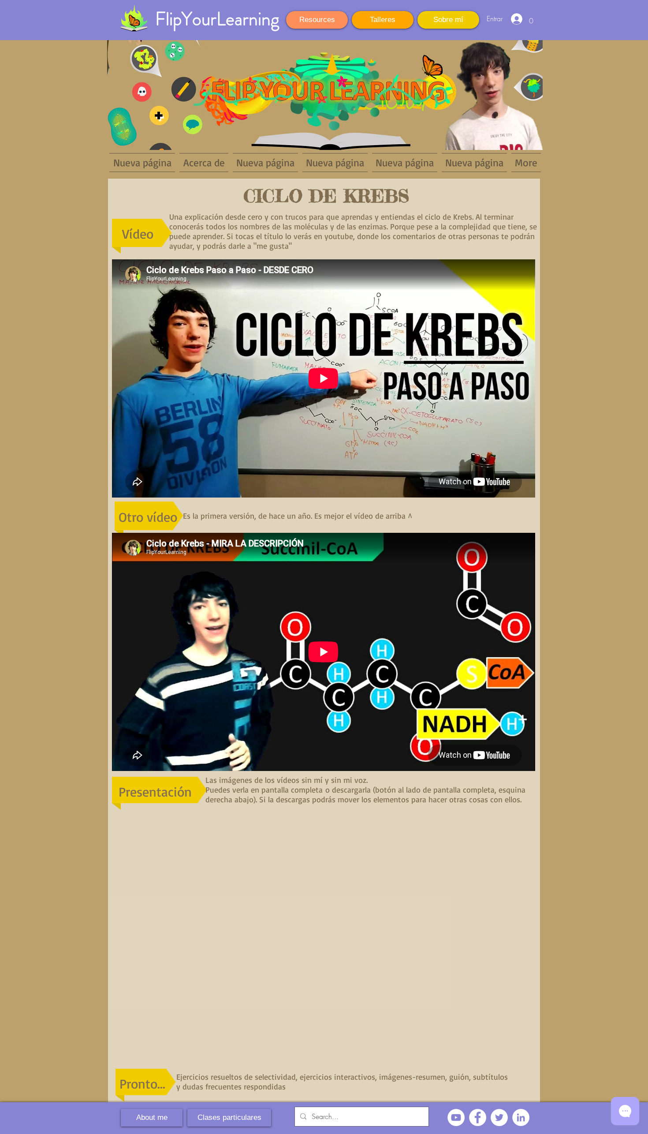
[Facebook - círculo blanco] (477, 1117)
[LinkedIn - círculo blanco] (520, 1117)
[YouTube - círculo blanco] (456, 1117)
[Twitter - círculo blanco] (499, 1117)
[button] (531, 18)
